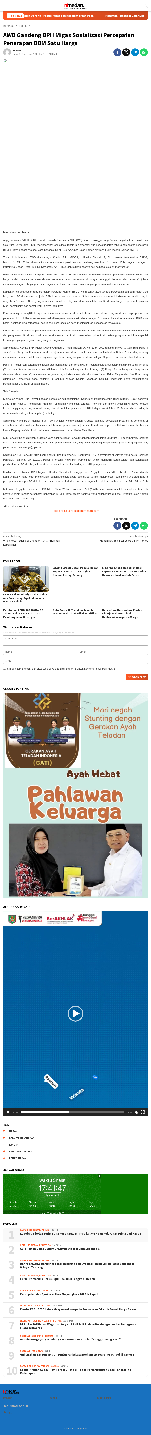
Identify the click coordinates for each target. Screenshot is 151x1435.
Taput (44, 1290)
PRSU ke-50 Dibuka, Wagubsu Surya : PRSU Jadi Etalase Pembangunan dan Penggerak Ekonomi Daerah (78, 1326)
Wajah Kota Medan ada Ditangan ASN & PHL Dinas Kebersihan (31, 540)
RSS (10, 1412)
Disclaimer (104, 1398)
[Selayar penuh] (143, 1112)
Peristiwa (45, 1245)
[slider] (72, 1112)
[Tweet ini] (126, 52)
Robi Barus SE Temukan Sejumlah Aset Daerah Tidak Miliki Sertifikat (75, 611)
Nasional (25, 1336)
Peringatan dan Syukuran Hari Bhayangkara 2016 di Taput (59, 1294)
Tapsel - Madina (50, 1366)
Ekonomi (25, 1305)
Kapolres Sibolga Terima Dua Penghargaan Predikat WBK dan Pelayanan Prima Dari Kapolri (81, 1233)
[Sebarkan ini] (117, 52)
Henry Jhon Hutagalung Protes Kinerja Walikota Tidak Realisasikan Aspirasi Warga (122, 613)
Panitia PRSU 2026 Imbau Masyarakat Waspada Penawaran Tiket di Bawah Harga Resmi (78, 1309)
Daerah (24, 1230)
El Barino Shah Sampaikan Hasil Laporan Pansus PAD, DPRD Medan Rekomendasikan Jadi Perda (124, 571)
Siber (53, 1398)
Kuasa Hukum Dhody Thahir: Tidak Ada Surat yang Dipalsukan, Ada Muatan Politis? (25, 598)
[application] (75, 1013)
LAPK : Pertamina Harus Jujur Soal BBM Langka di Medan (57, 1279)
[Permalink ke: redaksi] (7, 52)
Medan (34, 1245)
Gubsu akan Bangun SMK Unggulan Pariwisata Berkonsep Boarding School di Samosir (77, 1354)
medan (13, 1131)
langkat (14, 1144)
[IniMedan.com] (75, 5)
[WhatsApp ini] (144, 52)
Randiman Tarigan (20, 1151)
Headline (25, 1245)
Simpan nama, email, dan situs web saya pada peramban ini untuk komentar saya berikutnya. (61, 668)
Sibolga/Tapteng (39, 1230)
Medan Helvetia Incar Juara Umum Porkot (124, 538)
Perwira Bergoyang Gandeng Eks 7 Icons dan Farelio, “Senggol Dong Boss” (70, 1339)
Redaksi (8, 1398)
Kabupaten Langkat (21, 1138)
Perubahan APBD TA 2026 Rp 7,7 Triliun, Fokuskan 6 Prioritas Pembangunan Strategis (23, 613)
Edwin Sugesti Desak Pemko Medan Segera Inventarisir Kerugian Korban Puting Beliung (75, 571)
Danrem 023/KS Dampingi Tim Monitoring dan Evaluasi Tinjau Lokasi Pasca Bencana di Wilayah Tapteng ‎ (77, 1265)
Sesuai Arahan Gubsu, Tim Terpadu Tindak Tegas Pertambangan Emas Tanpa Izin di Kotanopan (76, 1371)
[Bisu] (136, 1112)
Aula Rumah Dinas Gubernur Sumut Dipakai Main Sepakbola (60, 1248)
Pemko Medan (17, 1158)
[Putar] (8, 1112)
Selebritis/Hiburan (42, 1336)
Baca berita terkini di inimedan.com (75, 511)
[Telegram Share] (135, 52)
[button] (75, 1014)
